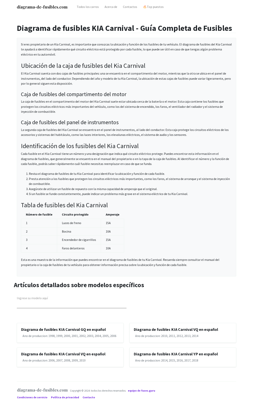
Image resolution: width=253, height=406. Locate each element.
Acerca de (111, 7)
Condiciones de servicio (32, 397)
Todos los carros (88, 7)
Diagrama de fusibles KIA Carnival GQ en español (63, 329)
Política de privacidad (65, 397)
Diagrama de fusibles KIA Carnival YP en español (176, 353)
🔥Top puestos (153, 7)
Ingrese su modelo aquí (32, 298)
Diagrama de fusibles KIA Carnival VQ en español (176, 329)
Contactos (130, 7)
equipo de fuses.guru (141, 390)
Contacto (89, 397)
